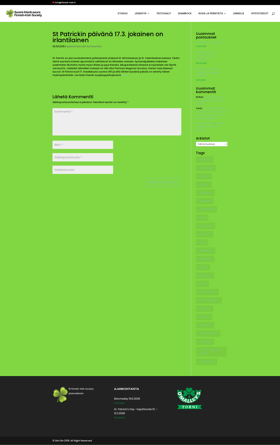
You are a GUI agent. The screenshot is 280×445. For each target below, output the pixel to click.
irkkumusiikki (206, 209)
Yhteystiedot (259, 13)
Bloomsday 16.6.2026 (209, 42)
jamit (202, 217)
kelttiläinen (205, 250)
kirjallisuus (205, 259)
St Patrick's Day (208, 333)
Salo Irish (204, 308)
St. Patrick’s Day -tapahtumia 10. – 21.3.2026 (207, 55)
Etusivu (123, 13)
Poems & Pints (207, 292)
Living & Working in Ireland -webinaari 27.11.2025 (207, 72)
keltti (202, 242)
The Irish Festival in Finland (210, 351)
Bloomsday (206, 168)
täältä (125, 75)
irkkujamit (204, 201)
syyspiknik (205, 341)
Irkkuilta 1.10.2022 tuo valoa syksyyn (210, 127)
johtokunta (205, 225)
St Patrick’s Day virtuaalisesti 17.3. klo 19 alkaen (209, 100)
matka (203, 267)
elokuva (204, 184)
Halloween (205, 192)
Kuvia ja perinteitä (210, 13)
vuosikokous (206, 361)
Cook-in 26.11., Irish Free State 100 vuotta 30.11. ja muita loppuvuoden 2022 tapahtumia (211, 113)
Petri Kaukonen (205, 123)
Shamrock (185, 13)
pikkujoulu (205, 275)
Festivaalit (164, 13)
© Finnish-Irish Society (81, 388)
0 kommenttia (93, 46)
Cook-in (204, 176)
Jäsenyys (140, 13)
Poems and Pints (209, 300)
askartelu (204, 159)
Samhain (204, 316)
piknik (202, 283)
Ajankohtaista (74, 46)
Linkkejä (238, 13)
